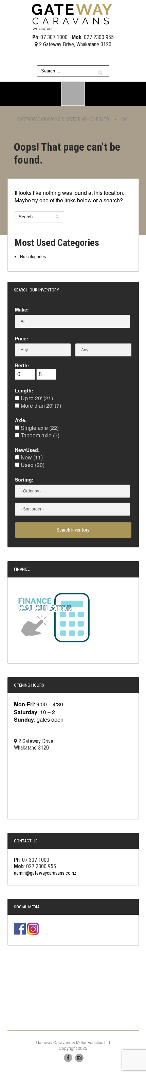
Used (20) (31, 465)
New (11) (31, 457)
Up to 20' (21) (36, 398)
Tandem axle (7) (39, 435)
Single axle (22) (39, 428)
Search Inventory (73, 530)
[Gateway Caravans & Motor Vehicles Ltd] (73, 16)
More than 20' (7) (40, 405)
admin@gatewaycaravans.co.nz (45, 873)
